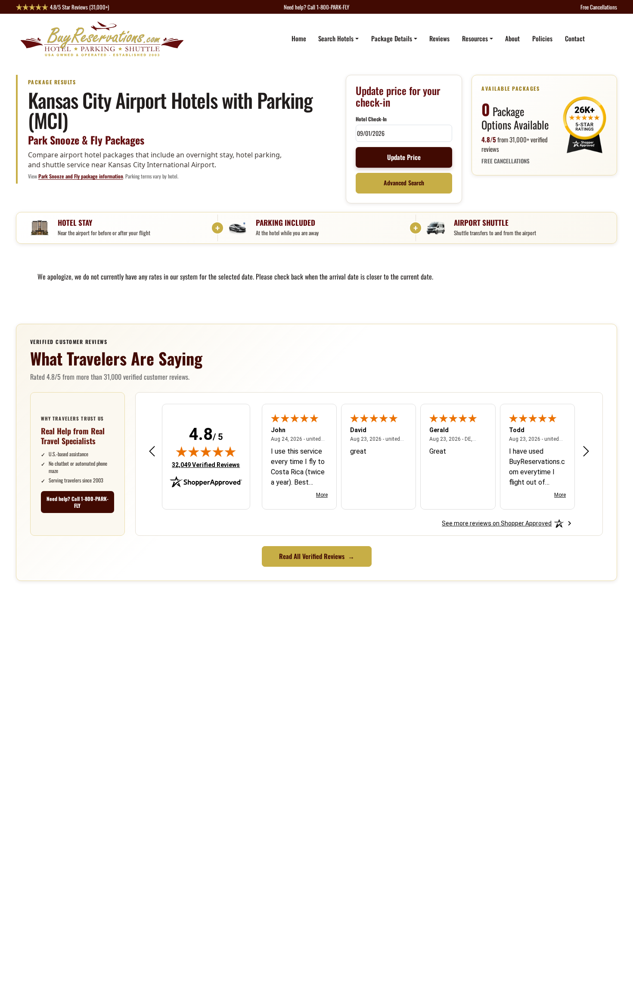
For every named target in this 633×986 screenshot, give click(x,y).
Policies (542, 38)
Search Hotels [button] (336, 38)
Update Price (404, 157)
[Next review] (586, 451)
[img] (206, 451)
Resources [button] (475, 38)
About (512, 38)
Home (299, 38)
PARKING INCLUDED (285, 222)
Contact (575, 38)
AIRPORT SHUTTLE (481, 222)
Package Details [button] (391, 38)
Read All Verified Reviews (316, 556)
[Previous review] (152, 451)
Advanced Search (404, 182)
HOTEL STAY (75, 222)
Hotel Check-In (371, 119)
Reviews (439, 38)
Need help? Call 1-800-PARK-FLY (78, 502)
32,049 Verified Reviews (206, 464)
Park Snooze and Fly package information (80, 176)
